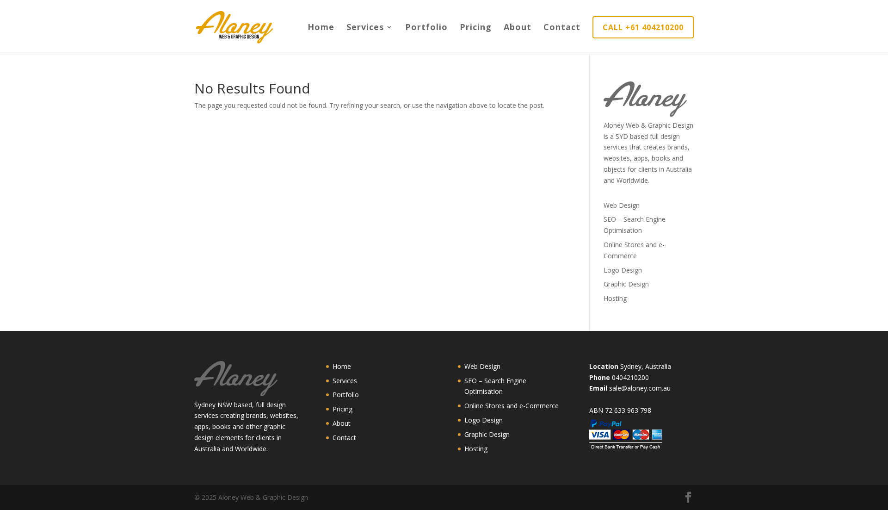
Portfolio (426, 28)
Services (365, 28)
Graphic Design (626, 284)
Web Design (622, 205)
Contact (561, 28)
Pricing (476, 28)
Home (321, 28)
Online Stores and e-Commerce (511, 405)
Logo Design (623, 270)
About (517, 28)
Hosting (615, 298)
